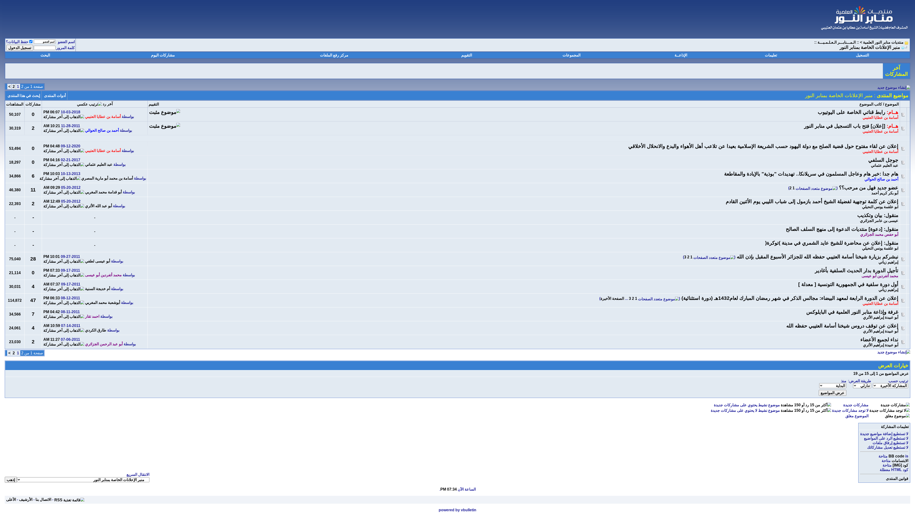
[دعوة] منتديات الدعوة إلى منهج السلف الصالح (834, 229)
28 (33, 259)
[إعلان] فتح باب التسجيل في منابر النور (844, 126)
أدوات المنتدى (55, 96)
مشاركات (33, 104)
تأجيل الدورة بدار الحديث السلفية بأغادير (856, 270)
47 (33, 300)
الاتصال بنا (43, 499)
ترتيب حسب (898, 381)
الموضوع (892, 104)
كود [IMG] (900, 465)
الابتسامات (900, 461)
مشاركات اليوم (163, 55)
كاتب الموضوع (870, 104)
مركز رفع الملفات (334, 55)
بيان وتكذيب (869, 215)
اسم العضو (66, 42)
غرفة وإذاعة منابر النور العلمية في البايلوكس (852, 312)
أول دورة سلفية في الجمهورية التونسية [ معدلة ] (848, 284)
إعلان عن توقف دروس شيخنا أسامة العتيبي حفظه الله (842, 326)
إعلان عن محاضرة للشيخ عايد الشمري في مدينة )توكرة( (823, 243)
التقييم (154, 104)
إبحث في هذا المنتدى (24, 96)
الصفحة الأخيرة (612, 298)
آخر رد (108, 104)
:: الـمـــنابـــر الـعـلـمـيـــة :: (836, 42)
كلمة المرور (65, 48)
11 (33, 190)
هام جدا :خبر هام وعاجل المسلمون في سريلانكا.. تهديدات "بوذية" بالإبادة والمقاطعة (811, 174)
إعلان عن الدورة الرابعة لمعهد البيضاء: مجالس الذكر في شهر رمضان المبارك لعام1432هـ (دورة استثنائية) (789, 298)
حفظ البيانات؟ (17, 42)
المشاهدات (14, 104)
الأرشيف (25, 499)
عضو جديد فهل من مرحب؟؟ (868, 188)
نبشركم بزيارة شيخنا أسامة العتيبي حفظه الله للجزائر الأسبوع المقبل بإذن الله (817, 257)
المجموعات (571, 55)
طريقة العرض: (859, 381)
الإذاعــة (681, 55)
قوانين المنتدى (897, 479)
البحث (45, 55)
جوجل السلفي (883, 160)
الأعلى (11, 499)
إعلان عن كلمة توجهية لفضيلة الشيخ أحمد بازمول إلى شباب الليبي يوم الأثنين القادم (812, 201)
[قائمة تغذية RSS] (69, 499)
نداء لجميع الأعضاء (879, 339)
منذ (843, 381)
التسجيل (862, 55)
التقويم (466, 55)
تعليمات (771, 55)
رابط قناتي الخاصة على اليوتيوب (851, 112)
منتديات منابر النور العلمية (883, 42)
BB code (896, 456)
